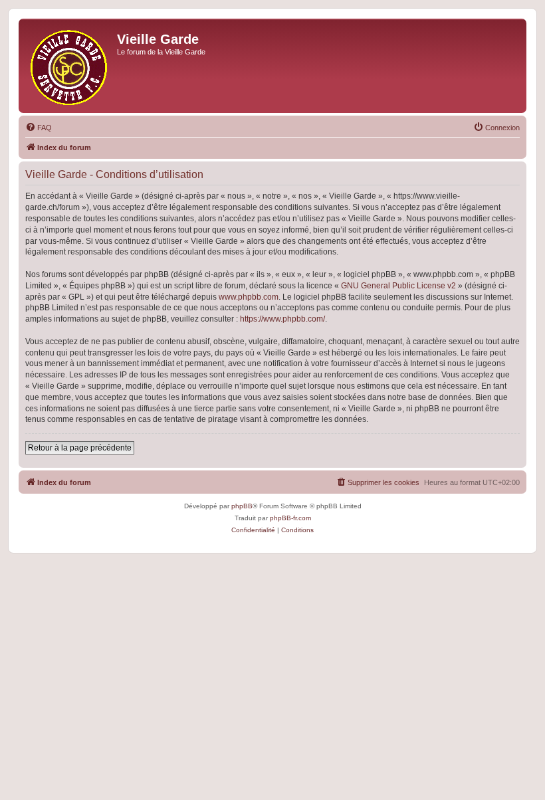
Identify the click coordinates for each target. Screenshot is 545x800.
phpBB (242, 506)
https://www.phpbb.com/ (282, 319)
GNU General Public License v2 (398, 285)
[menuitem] (38, 128)
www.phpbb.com (248, 297)
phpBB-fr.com (290, 518)
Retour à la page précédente (80, 447)
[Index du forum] (69, 66)
